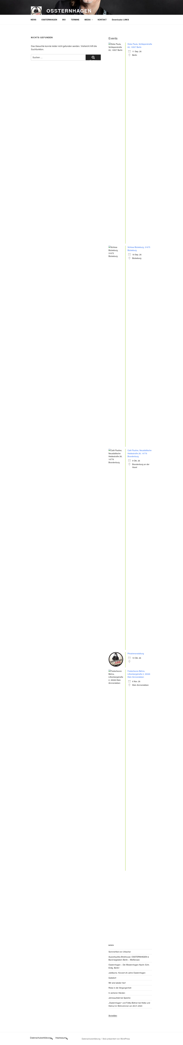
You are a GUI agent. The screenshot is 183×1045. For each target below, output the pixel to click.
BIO (64, 19)
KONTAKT (102, 19)
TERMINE (75, 19)
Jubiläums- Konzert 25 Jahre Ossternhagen (127, 972)
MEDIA (88, 19)
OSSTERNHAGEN (49, 19)
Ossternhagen (69, 10)
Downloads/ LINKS (120, 19)
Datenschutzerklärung (91, 1038)
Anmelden (113, 1015)
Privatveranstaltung (136, 653)
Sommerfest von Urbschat (120, 951)
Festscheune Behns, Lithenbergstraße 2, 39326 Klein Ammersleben (139, 674)
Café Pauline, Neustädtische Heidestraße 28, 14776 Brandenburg (140, 453)
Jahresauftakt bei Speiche (119, 997)
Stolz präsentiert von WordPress (116, 1038)
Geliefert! (112, 977)
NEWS (33, 19)
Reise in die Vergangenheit (120, 987)
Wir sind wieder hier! (117, 982)
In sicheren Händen (117, 992)
